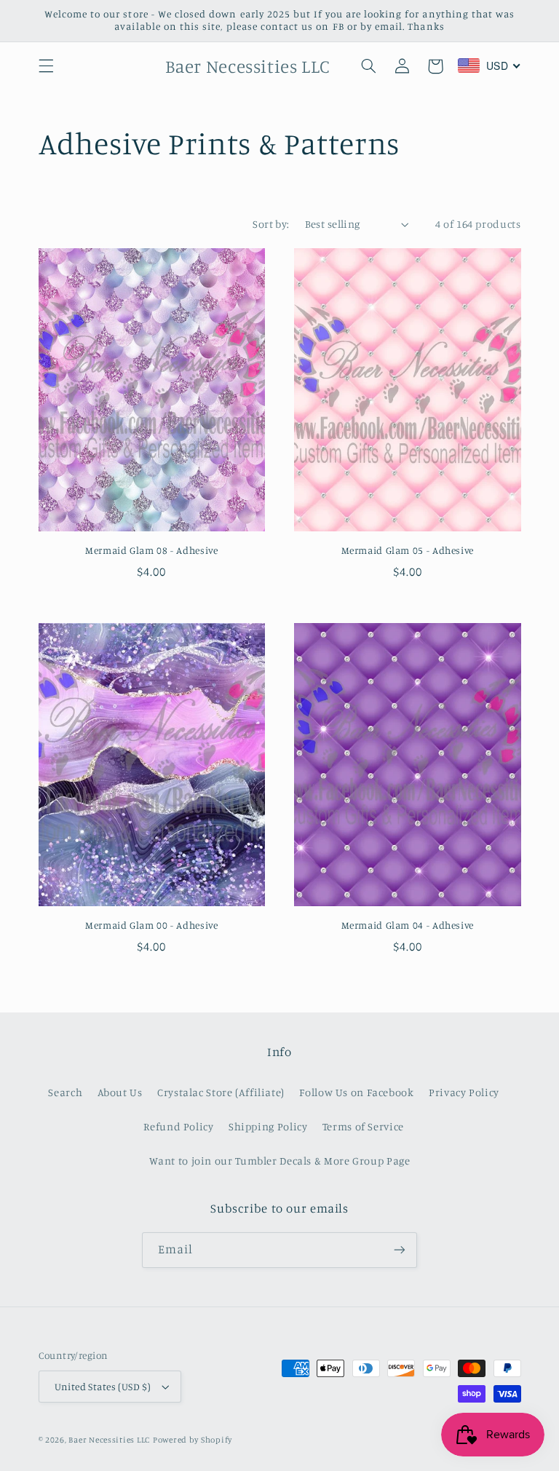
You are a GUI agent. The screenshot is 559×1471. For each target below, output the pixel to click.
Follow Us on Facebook (356, 1092)
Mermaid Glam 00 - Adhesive (151, 925)
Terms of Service (363, 1126)
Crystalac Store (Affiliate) (221, 1092)
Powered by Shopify (192, 1440)
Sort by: (271, 224)
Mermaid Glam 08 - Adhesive (151, 550)
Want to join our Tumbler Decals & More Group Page (280, 1160)
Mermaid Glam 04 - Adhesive (407, 925)
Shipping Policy (268, 1126)
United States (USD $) (103, 1386)
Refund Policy (178, 1126)
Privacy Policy (464, 1092)
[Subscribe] (399, 1250)
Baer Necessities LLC (109, 1440)
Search (65, 1092)
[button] (46, 66)
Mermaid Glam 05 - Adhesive (407, 550)
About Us (120, 1092)
